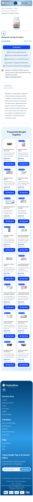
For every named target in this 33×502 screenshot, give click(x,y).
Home (3, 8)
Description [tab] (8, 86)
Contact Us (5, 434)
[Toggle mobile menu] (29, 3)
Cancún (4, 400)
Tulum (4, 405)
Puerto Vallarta (6, 414)
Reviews (5, 429)
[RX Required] (2, 70)
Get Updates (25, 469)
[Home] (7, 3)
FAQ (3, 446)
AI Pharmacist (6, 426)
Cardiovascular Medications (9, 10)
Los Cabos (5, 408)
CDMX (4, 411)
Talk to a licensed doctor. (13, 77)
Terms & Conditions (20, 481)
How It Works (6, 443)
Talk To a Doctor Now (8, 423)
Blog (3, 449)
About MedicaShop (8, 432)
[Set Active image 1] (3, 33)
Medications (9, 8)
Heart (15, 8)
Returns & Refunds (16, 483)
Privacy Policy (10, 481)
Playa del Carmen (7, 403)
